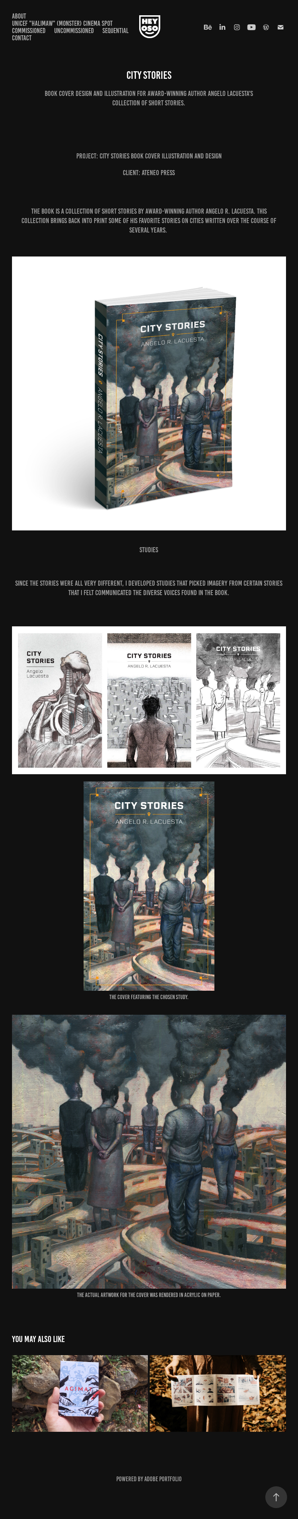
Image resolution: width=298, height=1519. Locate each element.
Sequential (115, 31)
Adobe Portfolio (163, 1479)
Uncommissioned (74, 31)
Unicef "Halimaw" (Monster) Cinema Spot (62, 23)
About (19, 16)
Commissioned (28, 31)
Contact (22, 38)
